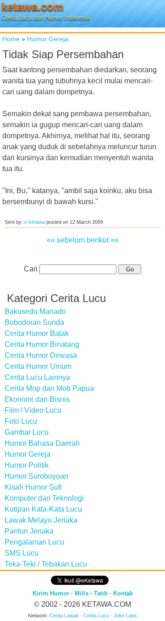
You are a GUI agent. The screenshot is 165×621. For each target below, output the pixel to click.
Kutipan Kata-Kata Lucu (43, 509)
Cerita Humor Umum (38, 366)
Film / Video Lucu (33, 410)
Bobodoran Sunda (34, 322)
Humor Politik (27, 465)
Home (11, 39)
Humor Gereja (47, 39)
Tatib (101, 593)
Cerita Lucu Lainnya (37, 377)
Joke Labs (125, 615)
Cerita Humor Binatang (42, 344)
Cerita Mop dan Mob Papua (49, 388)
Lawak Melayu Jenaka (41, 520)
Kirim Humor (51, 593)
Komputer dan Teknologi (44, 498)
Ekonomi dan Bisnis (37, 399)
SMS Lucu (21, 553)
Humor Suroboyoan (36, 476)
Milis (81, 593)
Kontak (123, 593)
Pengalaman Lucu (34, 542)
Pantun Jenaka (29, 531)
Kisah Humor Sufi (33, 487)
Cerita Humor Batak (37, 333)
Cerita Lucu (96, 615)
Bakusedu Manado (35, 311)
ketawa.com (32, 6)
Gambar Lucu (27, 432)
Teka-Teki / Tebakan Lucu (46, 564)
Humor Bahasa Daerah (42, 443)
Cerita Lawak (64, 615)
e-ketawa (34, 222)
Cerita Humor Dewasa (41, 355)
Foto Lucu (21, 421)
